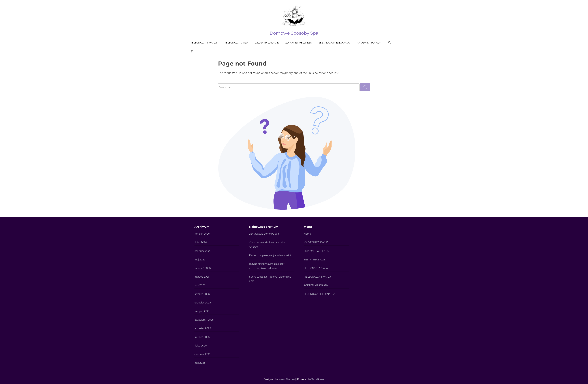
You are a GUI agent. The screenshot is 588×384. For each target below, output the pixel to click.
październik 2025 (204, 319)
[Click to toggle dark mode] (191, 51)
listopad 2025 (202, 311)
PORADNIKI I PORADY (316, 285)
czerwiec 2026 (202, 251)
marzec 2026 (202, 276)
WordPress (317, 379)
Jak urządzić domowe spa (264, 233)
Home (307, 233)
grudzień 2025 (202, 302)
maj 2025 (199, 362)
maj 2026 (199, 259)
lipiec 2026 (200, 242)
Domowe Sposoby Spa (294, 33)
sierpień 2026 (202, 233)
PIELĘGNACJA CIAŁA (316, 268)
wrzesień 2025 (202, 328)
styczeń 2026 (202, 294)
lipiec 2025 (200, 345)
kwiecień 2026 (202, 268)
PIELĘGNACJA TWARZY (317, 276)
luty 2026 (199, 285)
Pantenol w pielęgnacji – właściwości (270, 255)
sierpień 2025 (202, 337)
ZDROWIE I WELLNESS (317, 251)
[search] (389, 43)
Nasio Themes (287, 379)
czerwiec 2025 (202, 354)
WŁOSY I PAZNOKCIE (316, 242)
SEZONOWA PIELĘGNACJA (319, 294)
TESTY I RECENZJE (315, 259)
